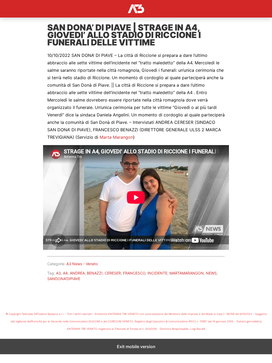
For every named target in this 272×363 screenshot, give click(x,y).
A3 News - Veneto (82, 263)
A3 (58, 273)
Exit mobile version (136, 346)
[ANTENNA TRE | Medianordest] (136, 8)
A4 (65, 273)
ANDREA (77, 273)
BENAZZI (95, 273)
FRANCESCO (134, 273)
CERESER (113, 273)
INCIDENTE (157, 273)
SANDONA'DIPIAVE (63, 278)
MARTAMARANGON (186, 273)
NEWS (211, 273)
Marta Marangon (116, 137)
